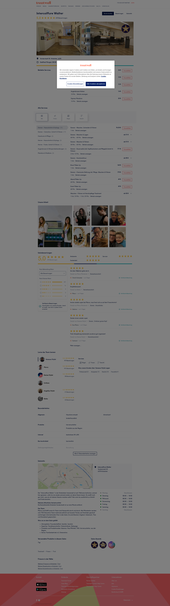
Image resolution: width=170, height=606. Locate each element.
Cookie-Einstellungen (75, 84)
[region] (85, 74)
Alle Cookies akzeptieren (96, 84)
